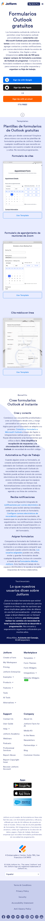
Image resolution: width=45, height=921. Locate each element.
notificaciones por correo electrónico (21, 505)
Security (22, 897)
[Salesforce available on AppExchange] (23, 802)
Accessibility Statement (22, 903)
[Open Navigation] (42, 4)
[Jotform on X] (8, 917)
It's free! (22, 104)
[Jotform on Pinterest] (27, 917)
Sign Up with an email (22, 99)
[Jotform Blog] (22, 917)
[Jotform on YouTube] (32, 917)
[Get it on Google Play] (23, 785)
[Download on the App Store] (23, 793)
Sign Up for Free (34, 4)
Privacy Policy (22, 891)
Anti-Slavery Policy (22, 909)
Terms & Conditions (22, 885)
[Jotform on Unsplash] (41, 917)
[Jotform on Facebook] (3, 917)
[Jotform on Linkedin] (13, 917)
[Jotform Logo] (9, 4)
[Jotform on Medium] (18, 917)
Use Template (22, 215)
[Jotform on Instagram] (36, 917)
